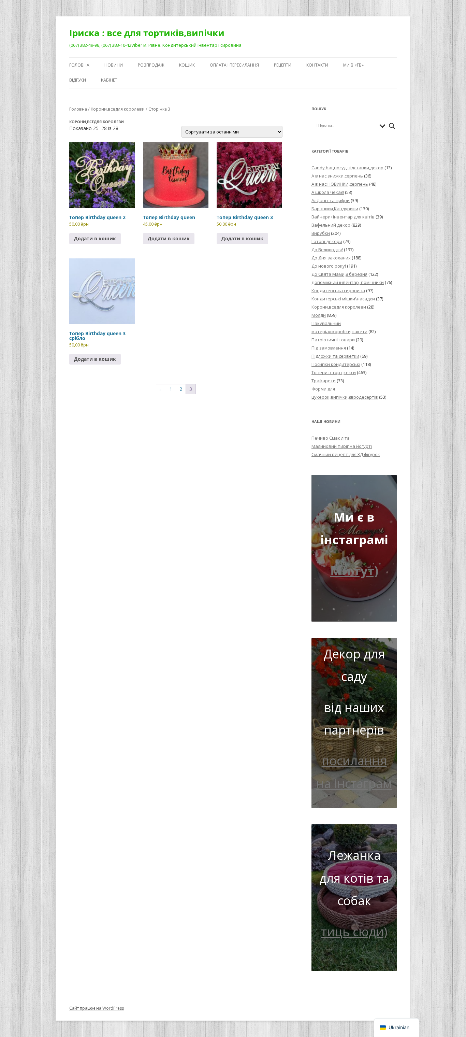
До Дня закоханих (331, 258)
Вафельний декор (330, 225)
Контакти (317, 65)
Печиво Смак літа (330, 438)
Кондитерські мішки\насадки (343, 299)
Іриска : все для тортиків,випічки (146, 33)
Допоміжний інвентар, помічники (347, 282)
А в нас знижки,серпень (337, 176)
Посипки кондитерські (335, 364)
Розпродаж (151, 65)
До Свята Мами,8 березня (339, 274)
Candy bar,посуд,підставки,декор (347, 168)
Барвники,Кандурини (334, 208)
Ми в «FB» (353, 65)
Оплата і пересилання (234, 65)
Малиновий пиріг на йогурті (341, 446)
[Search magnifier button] (392, 126)
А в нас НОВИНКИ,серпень (339, 184)
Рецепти (282, 65)
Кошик (187, 65)
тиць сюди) (354, 931)
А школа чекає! (327, 192)
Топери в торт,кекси (333, 372)
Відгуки (77, 80)
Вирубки (320, 233)
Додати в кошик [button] (95, 238)
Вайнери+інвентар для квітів (343, 217)
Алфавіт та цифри (330, 200)
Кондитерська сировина (338, 290)
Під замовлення (328, 348)
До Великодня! (327, 249)
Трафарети (323, 381)
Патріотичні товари (333, 340)
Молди (318, 315)
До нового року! (328, 266)
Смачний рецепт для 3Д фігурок (345, 454)
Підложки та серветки (335, 356)
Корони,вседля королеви (118, 109)
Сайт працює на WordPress (96, 1008)
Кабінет (109, 80)
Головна (79, 65)
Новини (113, 65)
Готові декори (326, 241)
